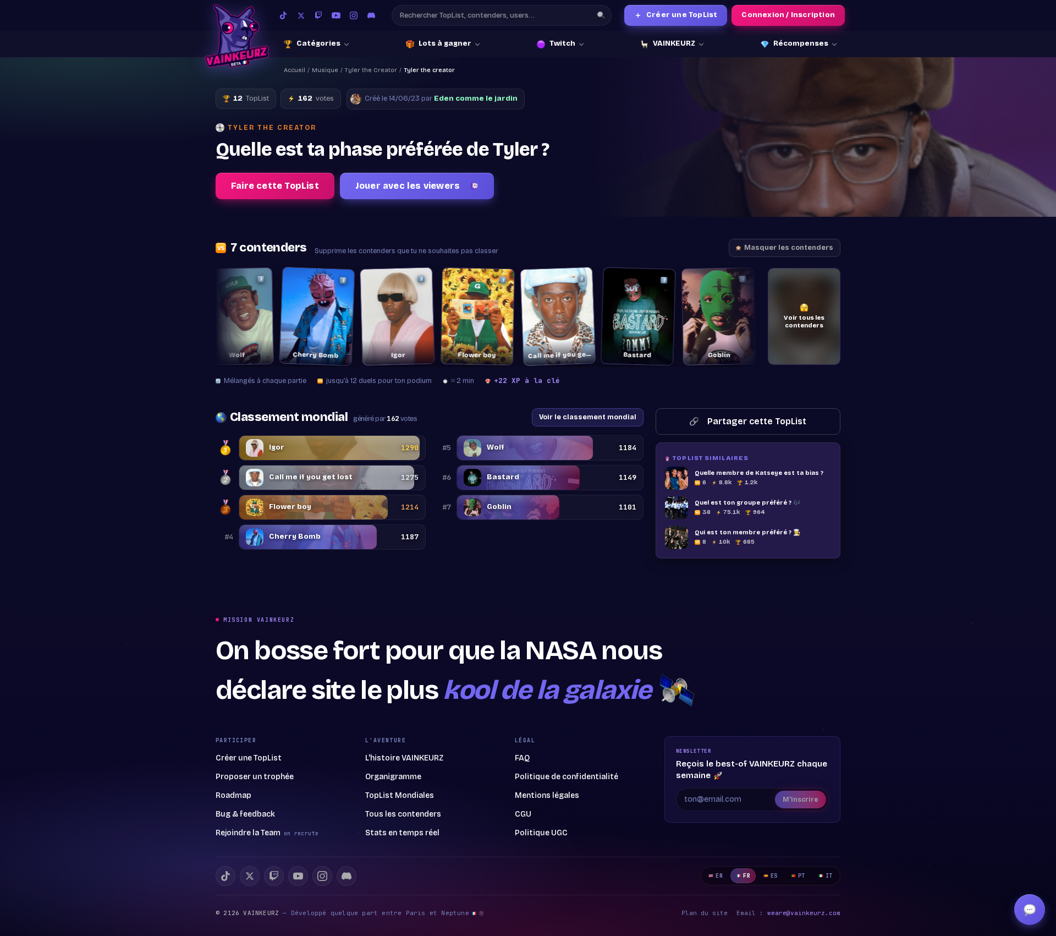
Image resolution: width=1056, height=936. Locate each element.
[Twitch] (318, 15)
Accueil (294, 70)
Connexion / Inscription (788, 14)
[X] (250, 876)
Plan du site (704, 913)
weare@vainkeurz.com (803, 913)
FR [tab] (746, 875)
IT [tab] (829, 875)
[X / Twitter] (301, 15)
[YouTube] (336, 15)
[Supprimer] (230, 279)
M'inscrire (800, 799)
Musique (325, 70)
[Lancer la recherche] (601, 15)
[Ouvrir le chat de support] (1029, 909)
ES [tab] (774, 875)
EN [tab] (719, 875)
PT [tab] (801, 875)
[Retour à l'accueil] (237, 36)
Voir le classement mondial (587, 417)
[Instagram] (353, 15)
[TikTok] (283, 15)
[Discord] (371, 15)
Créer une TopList (676, 15)
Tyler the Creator (371, 70)
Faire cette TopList (275, 185)
